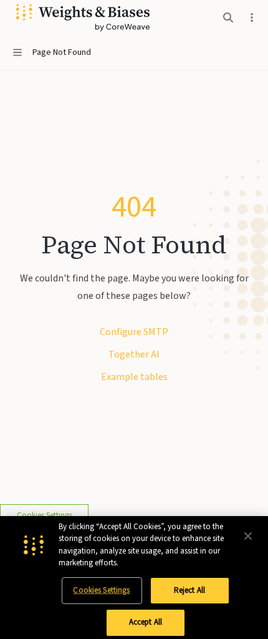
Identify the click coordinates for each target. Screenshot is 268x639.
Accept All (145, 622)
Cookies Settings (101, 590)
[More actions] (252, 17)
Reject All (189, 590)
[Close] (248, 536)
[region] (134, 577)
